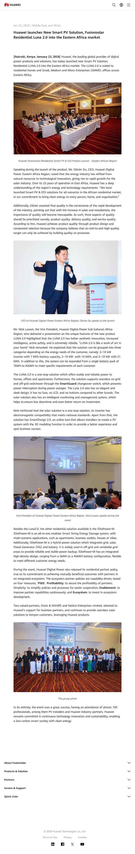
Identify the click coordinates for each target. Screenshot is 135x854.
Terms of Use (50, 837)
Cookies (82, 837)
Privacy (68, 837)
